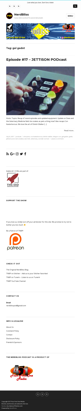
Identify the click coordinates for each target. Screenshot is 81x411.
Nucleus (4, 406)
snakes (21, 139)
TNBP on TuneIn (13, 277)
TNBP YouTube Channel (16, 281)
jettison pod (10, 139)
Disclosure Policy (13, 338)
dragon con (57, 136)
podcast (18, 136)
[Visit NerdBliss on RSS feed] (7, 154)
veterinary (34, 139)
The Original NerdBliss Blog (17, 270)
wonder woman (43, 139)
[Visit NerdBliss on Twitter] (21, 154)
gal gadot (65, 136)
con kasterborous (36, 136)
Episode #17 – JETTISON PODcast (36, 59)
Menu (70, 16)
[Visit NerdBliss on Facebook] (25, 154)
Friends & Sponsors (14, 342)
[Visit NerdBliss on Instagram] (17, 154)
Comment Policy (12, 331)
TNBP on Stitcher (13, 273)
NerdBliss (21, 14)
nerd (16, 139)
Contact (9, 335)
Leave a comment (57, 139)
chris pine (26, 136)
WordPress (13, 408)
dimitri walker (47, 136)
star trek (27, 139)
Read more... (69, 131)
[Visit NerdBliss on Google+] (12, 154)
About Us (10, 327)
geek (71, 136)
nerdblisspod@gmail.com (16, 305)
